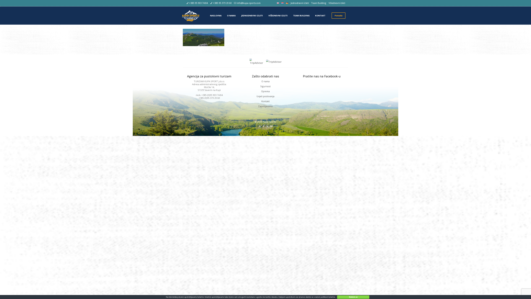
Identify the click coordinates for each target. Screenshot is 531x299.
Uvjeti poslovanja (265, 96)
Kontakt (265, 101)
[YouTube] (267, 126)
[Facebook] (263, 126)
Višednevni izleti (337, 3)
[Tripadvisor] (271, 126)
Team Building (318, 3)
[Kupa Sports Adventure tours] (194, 16)
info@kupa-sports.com (249, 3)
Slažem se (353, 297)
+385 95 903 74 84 (198, 3)
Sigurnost (265, 86)
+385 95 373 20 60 (222, 3)
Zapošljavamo (265, 106)
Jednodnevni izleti (300, 3)
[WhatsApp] (259, 126)
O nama (265, 81)
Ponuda (338, 15)
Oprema (265, 91)
